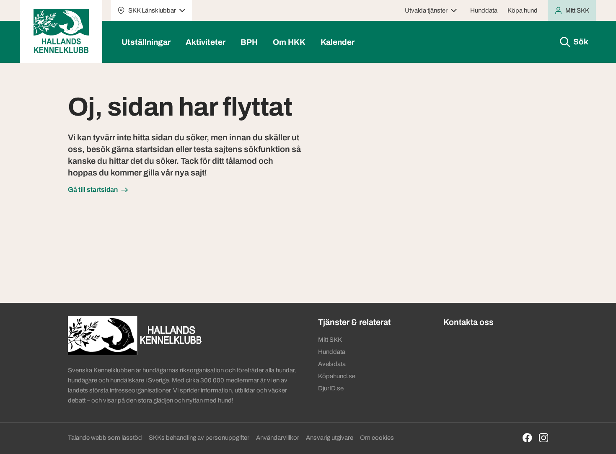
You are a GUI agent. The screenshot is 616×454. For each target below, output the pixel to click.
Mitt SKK (330, 339)
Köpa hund (522, 10)
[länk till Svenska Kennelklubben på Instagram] (544, 437)
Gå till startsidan (93, 189)
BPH (249, 42)
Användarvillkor (277, 437)
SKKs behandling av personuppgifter (199, 437)
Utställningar (146, 42)
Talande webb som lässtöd (105, 437)
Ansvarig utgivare (329, 437)
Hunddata (483, 10)
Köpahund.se (336, 376)
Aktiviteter (205, 42)
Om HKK (289, 42)
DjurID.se (331, 388)
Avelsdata (332, 364)
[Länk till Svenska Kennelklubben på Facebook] (527, 437)
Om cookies (377, 437)
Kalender (338, 42)
